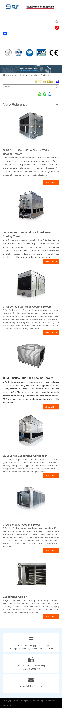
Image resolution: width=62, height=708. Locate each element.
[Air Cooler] (31, 499)
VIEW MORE (51, 183)
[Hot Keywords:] (57, 22)
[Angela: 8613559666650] (44, 94)
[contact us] (47, 82)
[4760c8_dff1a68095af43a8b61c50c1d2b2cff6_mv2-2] (57, 28)
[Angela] (39, 94)
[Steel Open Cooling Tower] (31, 284)
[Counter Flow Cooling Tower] (31, 206)
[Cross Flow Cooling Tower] (31, 126)
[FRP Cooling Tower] (31, 355)
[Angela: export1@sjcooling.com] (49, 94)
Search (57, 87)
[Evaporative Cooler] (31, 573)
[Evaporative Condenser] (31, 430)
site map (7, 705)
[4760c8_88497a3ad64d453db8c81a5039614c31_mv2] (5, 33)
